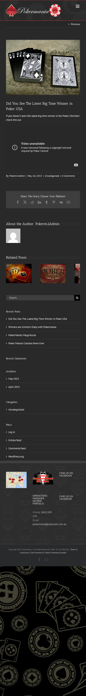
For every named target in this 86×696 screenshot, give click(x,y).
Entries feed (14, 440)
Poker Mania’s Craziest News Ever (26, 343)
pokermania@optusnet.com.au (49, 524)
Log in (11, 432)
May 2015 (13, 378)
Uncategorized (52, 175)
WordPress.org (16, 456)
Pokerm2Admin (17, 175)
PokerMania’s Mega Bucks (22, 335)
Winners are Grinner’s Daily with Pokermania (32, 327)
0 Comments (68, 175)
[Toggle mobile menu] (78, 6)
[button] (9, 274)
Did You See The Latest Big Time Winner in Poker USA (37, 319)
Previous (75, 24)
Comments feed (17, 448)
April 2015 (14, 387)
